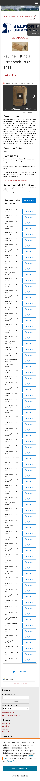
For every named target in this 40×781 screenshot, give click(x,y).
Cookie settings (20, 775)
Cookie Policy (12, 761)
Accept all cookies (20, 768)
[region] (20, 759)
